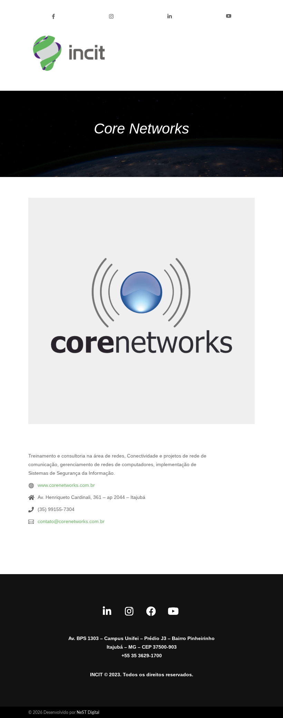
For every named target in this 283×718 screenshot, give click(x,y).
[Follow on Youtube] (173, 611)
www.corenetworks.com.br (66, 485)
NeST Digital (88, 712)
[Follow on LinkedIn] (107, 611)
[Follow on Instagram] (129, 611)
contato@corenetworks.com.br (71, 521)
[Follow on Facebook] (151, 611)
